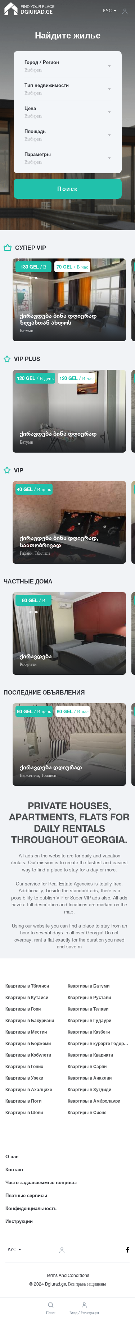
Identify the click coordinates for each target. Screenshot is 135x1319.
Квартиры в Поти (23, 1101)
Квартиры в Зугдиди (89, 1089)
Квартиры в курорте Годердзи (99, 1043)
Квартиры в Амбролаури (94, 1101)
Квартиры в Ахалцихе (28, 1089)
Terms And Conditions (67, 1275)
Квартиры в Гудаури (89, 1020)
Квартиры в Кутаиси (26, 997)
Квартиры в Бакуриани (29, 1020)
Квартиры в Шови (24, 1112)
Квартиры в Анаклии (90, 1078)
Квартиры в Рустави (89, 997)
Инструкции (19, 1221)
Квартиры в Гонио (24, 1066)
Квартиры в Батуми (88, 986)
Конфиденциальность (31, 1208)
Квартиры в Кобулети (28, 1055)
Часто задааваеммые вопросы (41, 1182)
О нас (11, 1156)
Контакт (14, 1169)
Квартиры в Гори (23, 1009)
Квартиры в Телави (88, 1009)
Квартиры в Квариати (90, 1055)
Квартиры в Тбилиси (27, 986)
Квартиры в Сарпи (87, 1066)
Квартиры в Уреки (24, 1078)
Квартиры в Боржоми (28, 1043)
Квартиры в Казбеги (89, 1032)
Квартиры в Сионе (87, 1112)
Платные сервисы (26, 1195)
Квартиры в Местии (26, 1032)
